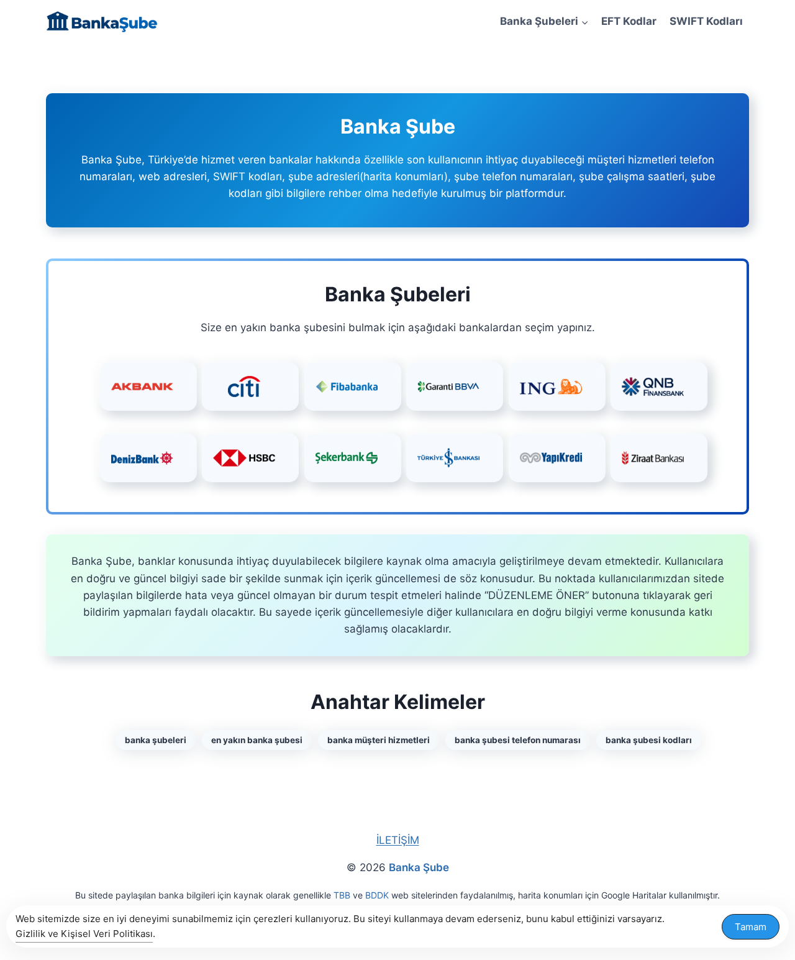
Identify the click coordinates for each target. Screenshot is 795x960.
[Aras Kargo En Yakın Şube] (148, 386)
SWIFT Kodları (706, 21)
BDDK (377, 895)
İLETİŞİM (397, 840)
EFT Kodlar (628, 21)
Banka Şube (419, 867)
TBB (342, 895)
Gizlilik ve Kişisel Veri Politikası (84, 933)
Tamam (750, 927)
